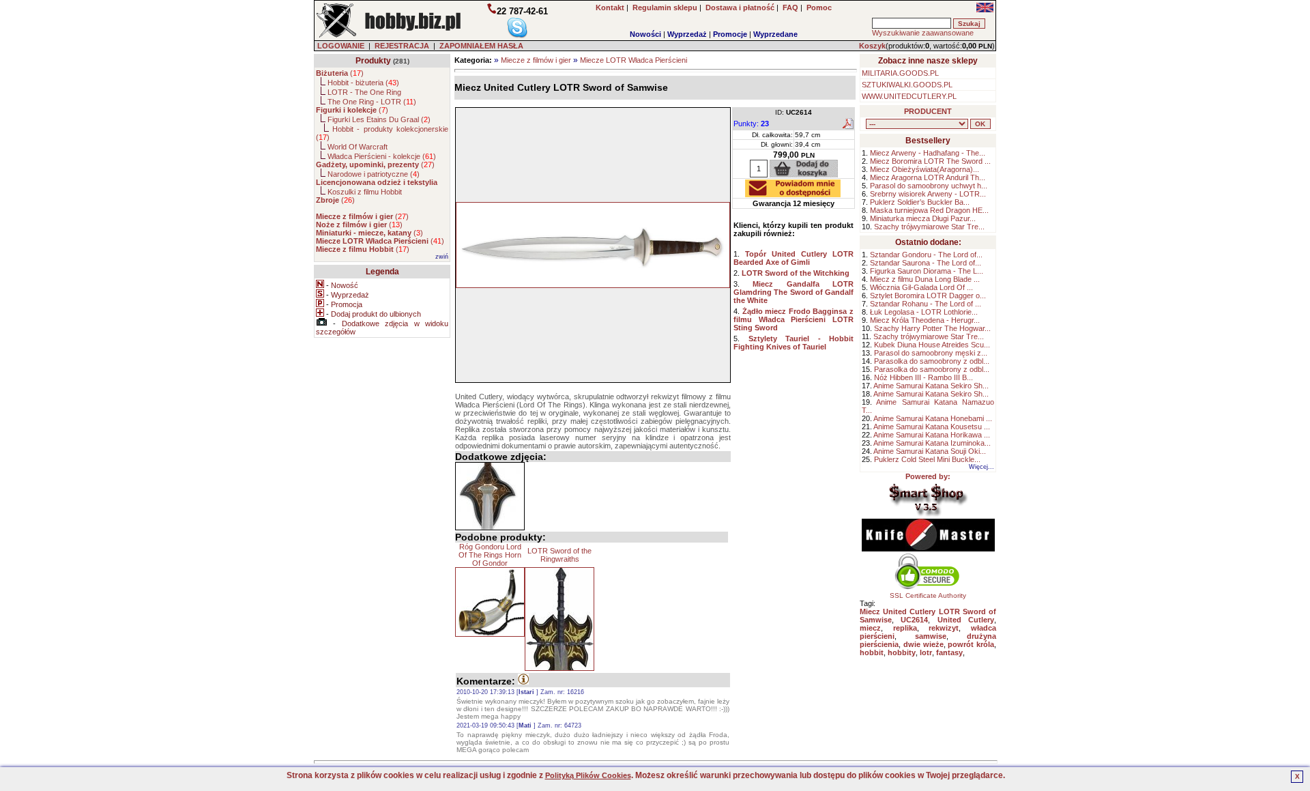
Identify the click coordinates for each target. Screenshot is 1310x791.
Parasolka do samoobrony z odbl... (931, 361)
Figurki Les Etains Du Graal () (379, 119)
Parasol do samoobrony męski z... (930, 353)
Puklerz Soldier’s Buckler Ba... (920, 202)
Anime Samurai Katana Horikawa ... (931, 435)
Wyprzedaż (687, 34)
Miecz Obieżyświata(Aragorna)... (924, 169)
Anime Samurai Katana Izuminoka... (932, 443)
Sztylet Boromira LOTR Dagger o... (928, 295)
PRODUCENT (928, 111)
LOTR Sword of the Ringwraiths (559, 555)
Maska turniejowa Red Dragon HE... (929, 210)
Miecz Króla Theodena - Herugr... (925, 320)
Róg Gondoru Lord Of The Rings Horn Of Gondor (489, 555)
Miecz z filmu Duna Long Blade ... (925, 279)
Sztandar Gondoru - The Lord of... (926, 254)
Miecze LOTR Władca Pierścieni (633, 60)
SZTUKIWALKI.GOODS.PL (907, 85)
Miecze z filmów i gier (536, 60)
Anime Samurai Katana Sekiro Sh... (931, 386)
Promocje (730, 34)
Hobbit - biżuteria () (363, 82)
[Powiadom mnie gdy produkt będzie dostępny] (793, 193)
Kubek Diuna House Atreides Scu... (932, 345)
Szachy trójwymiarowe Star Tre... (929, 226)
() (340, 73)
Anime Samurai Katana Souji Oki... (929, 451)
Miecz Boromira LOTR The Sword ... (930, 161)
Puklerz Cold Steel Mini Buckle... (927, 459)
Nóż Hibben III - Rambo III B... (923, 377)
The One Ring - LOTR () (372, 102)
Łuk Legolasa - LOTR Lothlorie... (924, 312)
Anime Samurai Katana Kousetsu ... (931, 426)
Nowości (645, 34)
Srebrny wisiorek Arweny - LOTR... (928, 194)
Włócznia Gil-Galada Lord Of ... (921, 287)
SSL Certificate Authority (928, 595)
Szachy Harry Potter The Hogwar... (932, 328)
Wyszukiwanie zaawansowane (923, 33)
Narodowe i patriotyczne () (374, 174)
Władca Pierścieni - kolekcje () (382, 156)
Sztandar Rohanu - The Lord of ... (925, 304)
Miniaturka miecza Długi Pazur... (923, 218)
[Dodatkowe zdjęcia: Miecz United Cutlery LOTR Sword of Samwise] (490, 496)
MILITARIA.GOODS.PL (900, 73)
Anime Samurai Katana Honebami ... (932, 418)
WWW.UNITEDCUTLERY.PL (909, 96)
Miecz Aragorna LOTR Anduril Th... (927, 177)
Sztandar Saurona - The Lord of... (925, 263)
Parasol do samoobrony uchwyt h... (928, 186)
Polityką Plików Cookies (588, 775)
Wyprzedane (775, 34)
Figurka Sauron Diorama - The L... (926, 271)
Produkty (373, 61)
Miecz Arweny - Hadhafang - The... (927, 153)
